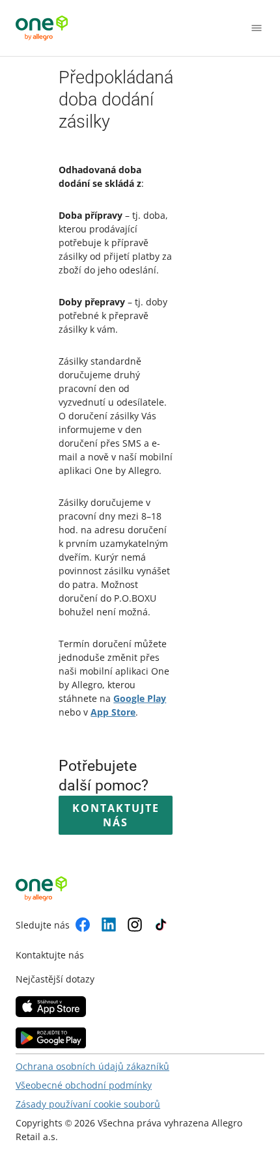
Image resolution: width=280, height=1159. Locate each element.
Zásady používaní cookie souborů (88, 1104)
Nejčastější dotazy (55, 979)
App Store (113, 712)
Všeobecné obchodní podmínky (84, 1085)
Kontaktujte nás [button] (116, 815)
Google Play (139, 698)
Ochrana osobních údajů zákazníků (92, 1066)
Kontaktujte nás (50, 955)
